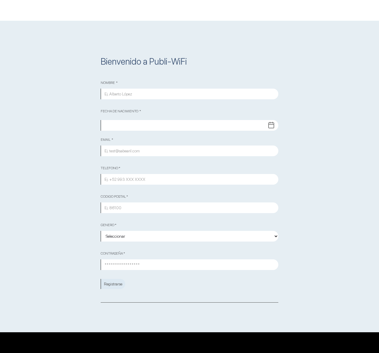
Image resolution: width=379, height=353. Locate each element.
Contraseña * (113, 253)
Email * (107, 140)
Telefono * (110, 168)
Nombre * (109, 83)
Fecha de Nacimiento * (121, 111)
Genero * (108, 225)
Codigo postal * (114, 196)
